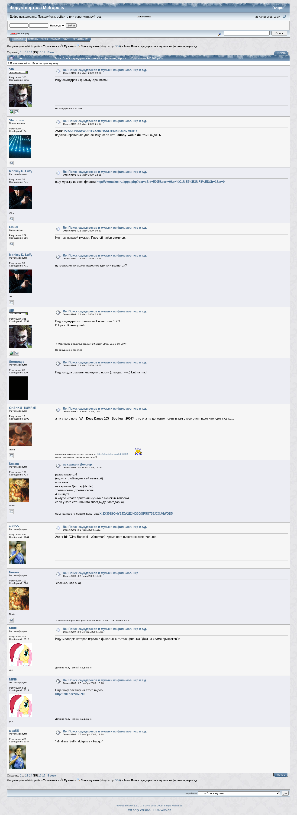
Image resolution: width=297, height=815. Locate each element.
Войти (66, 39)
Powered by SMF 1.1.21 (128, 805)
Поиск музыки (89, 46)
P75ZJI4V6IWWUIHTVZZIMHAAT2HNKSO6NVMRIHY (100, 131)
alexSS (14, 526)
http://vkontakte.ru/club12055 (113, 454)
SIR (11, 69)
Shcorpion (16, 120)
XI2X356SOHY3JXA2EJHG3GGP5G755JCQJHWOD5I (137, 513)
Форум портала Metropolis (23, 46)
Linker (13, 227)
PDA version (162, 810)
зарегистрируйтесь (88, 16)
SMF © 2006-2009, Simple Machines (162, 805)
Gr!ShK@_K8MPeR (22, 408)
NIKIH (13, 628)
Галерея (278, 8)
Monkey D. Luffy (20, 171)
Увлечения (50, 46)
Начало (18, 39)
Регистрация (80, 39)
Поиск (44, 39)
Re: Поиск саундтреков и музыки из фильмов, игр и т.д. (105, 70)
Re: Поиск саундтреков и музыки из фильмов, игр (100, 573)
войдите (62, 16)
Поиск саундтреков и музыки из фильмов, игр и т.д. (164, 46)
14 (30, 52)
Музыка (68, 46)
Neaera (14, 463)
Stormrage (16, 361)
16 (40, 52)
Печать (282, 53)
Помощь (33, 39)
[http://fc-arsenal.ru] (11, 113)
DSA (117, 46)
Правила (55, 39)
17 (43, 52)
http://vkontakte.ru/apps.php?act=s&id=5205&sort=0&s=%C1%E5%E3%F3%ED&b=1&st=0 (161, 181)
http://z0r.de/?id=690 (69, 694)
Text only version (138, 810)
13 (26, 52)
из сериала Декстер (77, 464)
